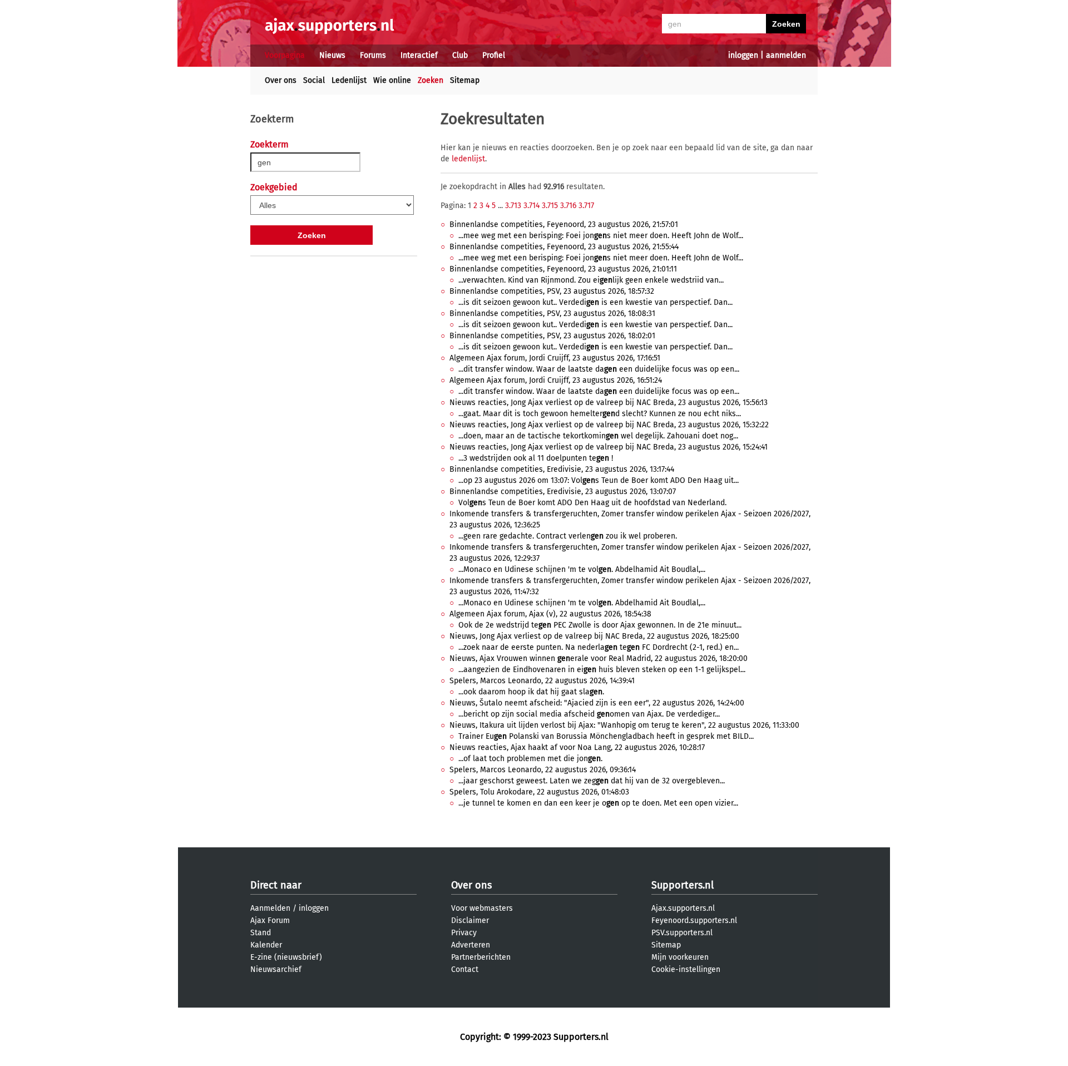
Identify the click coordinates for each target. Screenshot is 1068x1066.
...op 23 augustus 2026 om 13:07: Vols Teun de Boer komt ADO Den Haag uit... (598, 480)
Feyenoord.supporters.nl (694, 920)
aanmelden (786, 55)
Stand (260, 932)
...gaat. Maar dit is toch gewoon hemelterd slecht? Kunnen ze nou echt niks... (599, 413)
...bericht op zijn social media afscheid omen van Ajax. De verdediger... (589, 714)
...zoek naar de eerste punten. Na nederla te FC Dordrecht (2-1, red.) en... (598, 647)
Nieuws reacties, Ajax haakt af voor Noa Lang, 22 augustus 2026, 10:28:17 (577, 747)
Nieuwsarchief (275, 969)
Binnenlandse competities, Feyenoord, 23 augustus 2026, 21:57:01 (563, 224)
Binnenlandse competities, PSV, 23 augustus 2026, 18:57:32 (551, 291)
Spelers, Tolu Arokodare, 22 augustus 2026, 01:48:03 (539, 792)
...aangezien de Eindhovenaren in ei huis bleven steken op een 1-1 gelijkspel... (601, 669)
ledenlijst (468, 159)
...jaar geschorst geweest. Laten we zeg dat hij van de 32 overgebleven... (591, 781)
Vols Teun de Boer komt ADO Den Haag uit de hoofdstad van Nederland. (592, 502)
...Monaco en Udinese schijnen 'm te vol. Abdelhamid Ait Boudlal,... (581, 569)
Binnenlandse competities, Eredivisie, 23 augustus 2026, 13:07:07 (562, 491)
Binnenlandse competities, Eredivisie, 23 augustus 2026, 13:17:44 (561, 469)
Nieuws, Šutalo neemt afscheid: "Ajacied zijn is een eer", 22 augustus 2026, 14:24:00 (596, 703)
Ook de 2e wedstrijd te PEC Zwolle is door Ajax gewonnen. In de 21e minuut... (599, 625)
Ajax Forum (270, 920)
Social (314, 80)
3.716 (568, 205)
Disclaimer (470, 920)
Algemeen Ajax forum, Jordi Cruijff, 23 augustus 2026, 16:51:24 (555, 380)
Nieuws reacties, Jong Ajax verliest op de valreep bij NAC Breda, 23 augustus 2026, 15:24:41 (608, 447)
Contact (464, 969)
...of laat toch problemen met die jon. (530, 758)
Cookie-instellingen (685, 969)
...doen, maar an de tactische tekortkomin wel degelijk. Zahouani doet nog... (598, 436)
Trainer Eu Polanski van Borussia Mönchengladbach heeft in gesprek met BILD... (606, 736)
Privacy (464, 932)
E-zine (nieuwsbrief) (286, 957)
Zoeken (430, 80)
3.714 (531, 205)
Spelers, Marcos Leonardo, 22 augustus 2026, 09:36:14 (542, 769)
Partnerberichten (481, 957)
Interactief (419, 55)
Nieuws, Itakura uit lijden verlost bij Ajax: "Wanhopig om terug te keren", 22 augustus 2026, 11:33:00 (624, 725)
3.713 (513, 205)
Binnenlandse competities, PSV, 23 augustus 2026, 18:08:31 (552, 313)
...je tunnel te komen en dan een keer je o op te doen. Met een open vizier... (598, 803)
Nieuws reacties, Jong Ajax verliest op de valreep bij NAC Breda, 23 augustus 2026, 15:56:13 (608, 402)
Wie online (392, 80)
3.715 (550, 205)
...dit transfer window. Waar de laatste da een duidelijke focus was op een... (598, 369)
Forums (373, 55)
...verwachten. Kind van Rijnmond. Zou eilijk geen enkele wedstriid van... (591, 280)
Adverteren (470, 945)
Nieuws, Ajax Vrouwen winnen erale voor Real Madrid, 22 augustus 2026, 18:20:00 (598, 658)
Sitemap (464, 80)
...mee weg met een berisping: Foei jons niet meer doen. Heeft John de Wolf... (600, 235)
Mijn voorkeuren (680, 957)
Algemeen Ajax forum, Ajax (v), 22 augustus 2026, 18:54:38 (550, 614)
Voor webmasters (482, 908)
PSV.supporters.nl (682, 932)
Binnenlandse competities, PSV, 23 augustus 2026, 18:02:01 (552, 335)
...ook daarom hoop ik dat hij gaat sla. (531, 692)
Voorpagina (285, 55)
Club (460, 55)
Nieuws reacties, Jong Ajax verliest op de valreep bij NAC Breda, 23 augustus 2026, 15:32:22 (609, 425)
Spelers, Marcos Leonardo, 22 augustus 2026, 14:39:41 (542, 680)
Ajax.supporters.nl (683, 908)
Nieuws (332, 55)
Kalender (266, 945)
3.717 (586, 205)
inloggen (743, 55)
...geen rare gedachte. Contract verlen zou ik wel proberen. (567, 536)
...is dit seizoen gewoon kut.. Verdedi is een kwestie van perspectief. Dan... (595, 302)
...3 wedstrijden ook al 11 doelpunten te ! (535, 458)
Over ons (280, 80)
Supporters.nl (682, 885)
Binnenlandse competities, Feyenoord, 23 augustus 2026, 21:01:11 (563, 269)
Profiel (493, 55)
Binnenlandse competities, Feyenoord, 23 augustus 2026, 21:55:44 (564, 246)
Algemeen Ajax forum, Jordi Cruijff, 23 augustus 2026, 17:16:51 (554, 358)
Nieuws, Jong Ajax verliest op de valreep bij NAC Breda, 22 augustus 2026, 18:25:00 (594, 636)
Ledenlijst (349, 80)
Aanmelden (270, 908)
